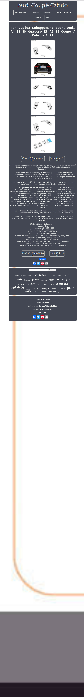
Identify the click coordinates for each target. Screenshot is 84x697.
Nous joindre (43, 303)
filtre (39, 284)
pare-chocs (28, 289)
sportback (62, 283)
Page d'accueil (43, 299)
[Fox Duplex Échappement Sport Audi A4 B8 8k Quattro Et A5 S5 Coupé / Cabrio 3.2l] (43, 49)
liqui (35, 275)
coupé (60, 279)
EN (40, 313)
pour (70, 288)
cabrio (30, 283)
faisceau (27, 280)
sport (68, 280)
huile (28, 291)
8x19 (49, 275)
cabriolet (17, 288)
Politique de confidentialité (42, 306)
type (59, 292)
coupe (46, 288)
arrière (21, 284)
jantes (35, 279)
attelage (44, 291)
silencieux (52, 291)
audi (18, 279)
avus (54, 276)
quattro (17, 275)
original (36, 292)
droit (33, 289)
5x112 (67, 274)
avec (60, 275)
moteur (23, 276)
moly (51, 279)
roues (42, 274)
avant (62, 288)
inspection (44, 280)
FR (45, 313)
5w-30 (52, 284)
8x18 (29, 275)
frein (38, 289)
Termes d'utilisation (42, 310)
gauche (54, 288)
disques (45, 284)
